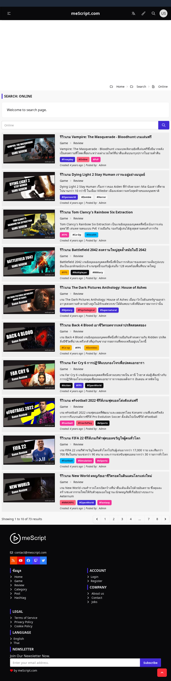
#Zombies (91, 347)
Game (64, 143)
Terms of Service (25, 618)
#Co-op (66, 347)
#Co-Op (77, 234)
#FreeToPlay (85, 423)
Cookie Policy (23, 626)
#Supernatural (108, 310)
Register (96, 581)
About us (98, 593)
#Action (66, 385)
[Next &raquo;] (165, 519)
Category (20, 589)
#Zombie (86, 197)
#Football (67, 423)
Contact (97, 598)
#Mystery (67, 310)
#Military (98, 272)
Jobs (94, 602)
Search (141, 86)
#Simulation (85, 460)
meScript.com (27, 670)
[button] (9, 13)
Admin (102, 165)
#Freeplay (67, 159)
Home (120, 86)
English (19, 639)
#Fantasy (104, 502)
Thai (17, 643)
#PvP (96, 159)
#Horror (101, 197)
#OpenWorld (94, 385)
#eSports (102, 423)
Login (94, 577)
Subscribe (150, 663)
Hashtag (20, 598)
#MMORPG (68, 502)
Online (163, 86)
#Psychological (86, 310)
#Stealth (91, 234)
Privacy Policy (23, 622)
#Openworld (69, 197)
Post (17, 593)
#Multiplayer (80, 272)
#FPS (64, 234)
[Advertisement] (85, 51)
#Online (83, 159)
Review (78, 143)
